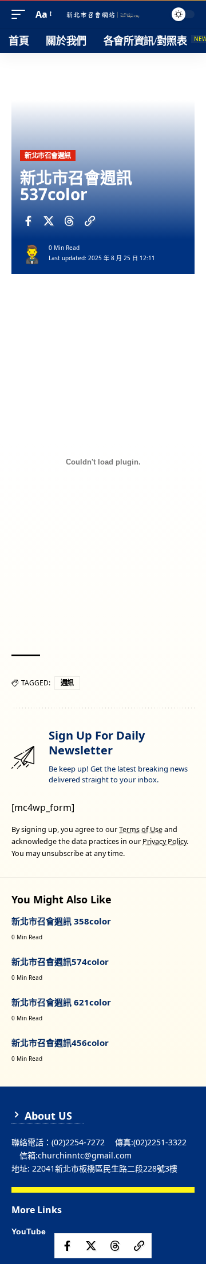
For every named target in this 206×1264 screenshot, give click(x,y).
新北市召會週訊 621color (61, 1002)
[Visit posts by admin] (32, 253)
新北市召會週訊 (48, 155)
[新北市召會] (103, 14)
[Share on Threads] (69, 221)
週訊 (67, 683)
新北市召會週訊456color (60, 1042)
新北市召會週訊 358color (61, 921)
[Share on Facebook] (28, 221)
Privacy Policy (164, 841)
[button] (21, 14)
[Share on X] (49, 221)
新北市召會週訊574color (60, 961)
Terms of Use (141, 829)
